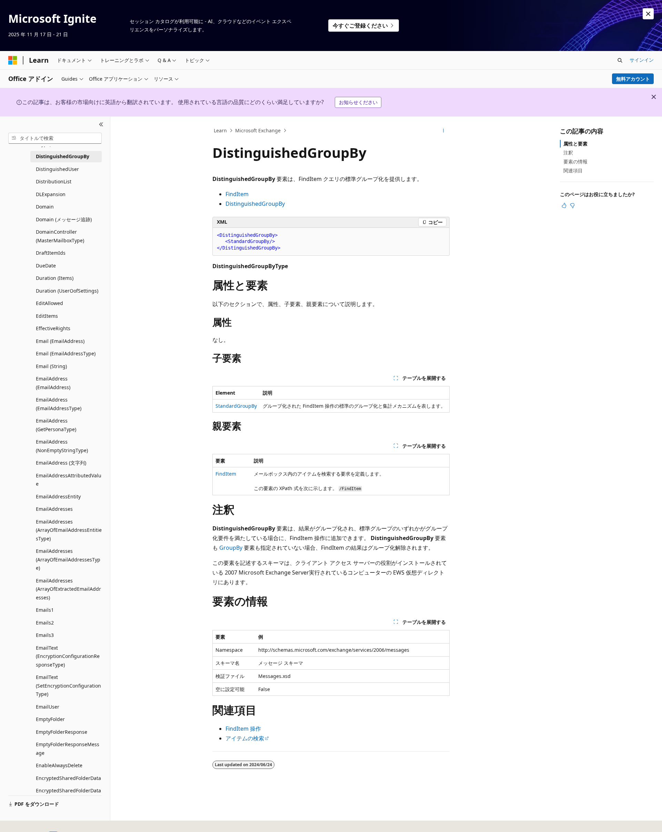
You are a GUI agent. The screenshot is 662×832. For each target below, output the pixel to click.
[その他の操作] (444, 130)
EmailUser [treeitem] (47, 706)
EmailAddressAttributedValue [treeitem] (68, 479)
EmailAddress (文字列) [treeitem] (61, 462)
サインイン (642, 60)
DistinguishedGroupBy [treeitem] (62, 156)
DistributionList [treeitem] (53, 181)
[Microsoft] (12, 60)
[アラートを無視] (648, 13)
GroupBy (230, 547)
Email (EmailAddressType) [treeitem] (66, 353)
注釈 (568, 152)
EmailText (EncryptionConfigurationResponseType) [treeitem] (68, 656)
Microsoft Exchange (258, 130)
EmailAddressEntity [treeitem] (58, 496)
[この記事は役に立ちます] (564, 205)
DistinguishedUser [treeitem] (57, 169)
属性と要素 (575, 143)
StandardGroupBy (236, 406)
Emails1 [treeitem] (45, 610)
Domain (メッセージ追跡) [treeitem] (64, 219)
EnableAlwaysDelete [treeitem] (59, 765)
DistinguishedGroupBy (255, 203)
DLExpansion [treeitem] (51, 194)
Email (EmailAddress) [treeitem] (60, 341)
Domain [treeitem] (45, 206)
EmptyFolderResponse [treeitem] (61, 732)
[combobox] (55, 138)
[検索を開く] (620, 60)
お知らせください (358, 102)
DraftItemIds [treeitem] (51, 253)
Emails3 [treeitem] (45, 635)
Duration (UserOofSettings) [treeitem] (67, 290)
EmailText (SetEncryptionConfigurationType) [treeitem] (68, 685)
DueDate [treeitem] (46, 265)
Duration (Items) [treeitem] (54, 278)
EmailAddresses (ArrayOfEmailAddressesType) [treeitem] (68, 559)
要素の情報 (575, 161)
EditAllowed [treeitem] (49, 303)
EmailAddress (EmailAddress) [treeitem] (53, 382)
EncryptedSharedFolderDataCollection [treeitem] (68, 794)
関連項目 (573, 170)
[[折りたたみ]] (101, 124)
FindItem (237, 194)
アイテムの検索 (244, 738)
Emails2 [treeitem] (45, 622)
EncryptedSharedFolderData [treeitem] (68, 778)
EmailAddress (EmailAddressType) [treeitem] (58, 404)
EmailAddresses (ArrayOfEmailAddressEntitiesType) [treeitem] (69, 530)
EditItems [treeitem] (47, 316)
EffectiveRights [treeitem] (53, 328)
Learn (220, 130)
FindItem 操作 (243, 728)
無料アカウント (633, 78)
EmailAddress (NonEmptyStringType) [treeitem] (62, 446)
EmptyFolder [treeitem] (50, 719)
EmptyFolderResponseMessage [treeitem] (67, 748)
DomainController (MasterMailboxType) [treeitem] (60, 236)
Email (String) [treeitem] (51, 366)
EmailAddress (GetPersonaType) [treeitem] (56, 425)
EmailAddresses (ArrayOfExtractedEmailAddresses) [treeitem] (68, 589)
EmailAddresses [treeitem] (54, 509)
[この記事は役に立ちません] (572, 205)
